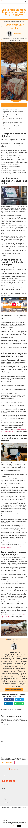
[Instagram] (7, 781)
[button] (26, 1)
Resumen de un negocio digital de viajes (13, 126)
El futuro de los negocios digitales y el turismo (12, 119)
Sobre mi (6, 795)
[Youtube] (10, 781)
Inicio (5, 793)
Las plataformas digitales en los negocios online (13, 112)
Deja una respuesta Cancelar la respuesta (14, 128)
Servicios (6, 797)
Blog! (5, 799)
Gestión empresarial (21, 38)
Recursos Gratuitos (8, 801)
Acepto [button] (18, 825)
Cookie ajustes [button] (11, 825)
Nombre (3, 741)
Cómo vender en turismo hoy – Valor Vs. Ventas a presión (13, 123)
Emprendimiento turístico (9, 38)
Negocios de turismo (15, 40)
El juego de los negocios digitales (11, 109)
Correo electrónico (6, 746)
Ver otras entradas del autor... (14, 689)
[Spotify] (14, 781)
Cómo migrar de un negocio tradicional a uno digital (13, 115)
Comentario (4, 724)
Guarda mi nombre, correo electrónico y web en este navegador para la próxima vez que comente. (14, 759)
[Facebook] (3, 781)
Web (2, 752)
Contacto (6, 803)
